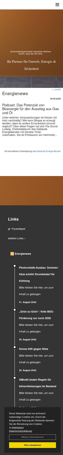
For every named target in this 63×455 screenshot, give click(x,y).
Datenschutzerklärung (20, 431)
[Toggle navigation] (57, 4)
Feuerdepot (18, 229)
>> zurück (56, 89)
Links (13, 219)
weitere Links (16, 238)
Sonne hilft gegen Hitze (33, 349)
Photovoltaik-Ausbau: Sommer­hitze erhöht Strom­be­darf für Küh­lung (38, 274)
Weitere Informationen (33, 437)
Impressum (18, 427)
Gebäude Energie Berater (49, 151)
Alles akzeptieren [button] (32, 445)
